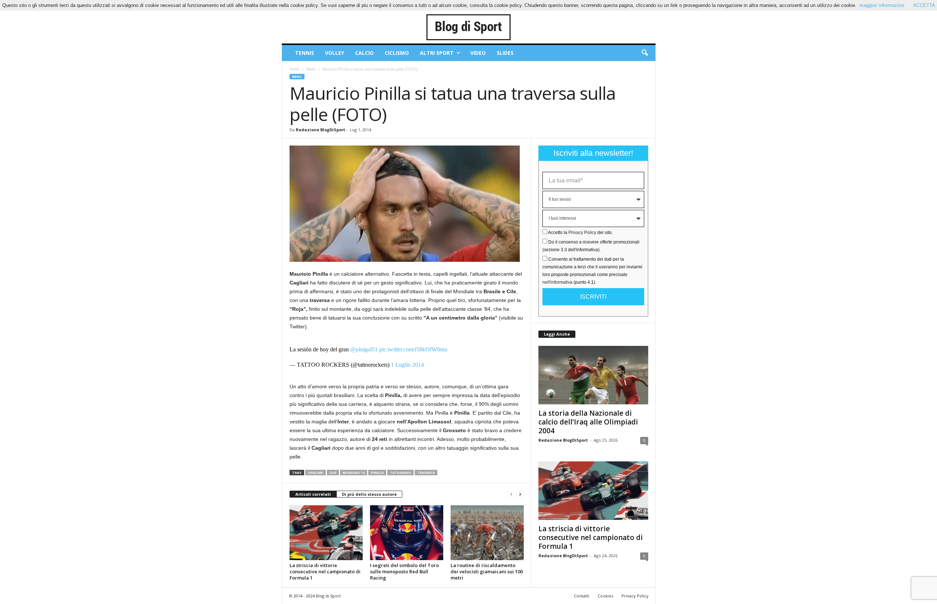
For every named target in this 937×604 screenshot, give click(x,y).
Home (294, 69)
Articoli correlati (313, 494)
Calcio (364, 52)
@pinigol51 (364, 349)
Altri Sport (436, 52)
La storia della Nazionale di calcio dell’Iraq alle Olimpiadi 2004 (588, 421)
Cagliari (315, 472)
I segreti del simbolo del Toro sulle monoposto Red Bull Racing (404, 571)
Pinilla (377, 472)
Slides (505, 52)
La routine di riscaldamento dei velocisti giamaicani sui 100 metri (487, 571)
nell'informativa (557, 282)
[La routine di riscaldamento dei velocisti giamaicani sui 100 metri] (487, 532)
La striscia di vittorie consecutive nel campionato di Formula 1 (325, 571)
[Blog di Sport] (469, 27)
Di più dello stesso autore (369, 494)
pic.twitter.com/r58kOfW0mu (413, 349)
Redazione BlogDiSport (320, 129)
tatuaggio (400, 472)
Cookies (605, 596)
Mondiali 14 (354, 472)
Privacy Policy (582, 232)
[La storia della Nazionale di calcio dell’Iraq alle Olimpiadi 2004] (593, 375)
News (311, 69)
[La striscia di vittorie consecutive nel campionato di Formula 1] (326, 532)
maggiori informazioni (881, 5)
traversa (426, 472)
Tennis (304, 52)
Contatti (581, 596)
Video (478, 52)
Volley (334, 52)
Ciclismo (397, 52)
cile (332, 472)
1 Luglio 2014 (407, 365)
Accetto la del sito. (580, 232)
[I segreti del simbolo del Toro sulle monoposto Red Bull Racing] (406, 532)
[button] (645, 53)
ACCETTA (924, 5)
